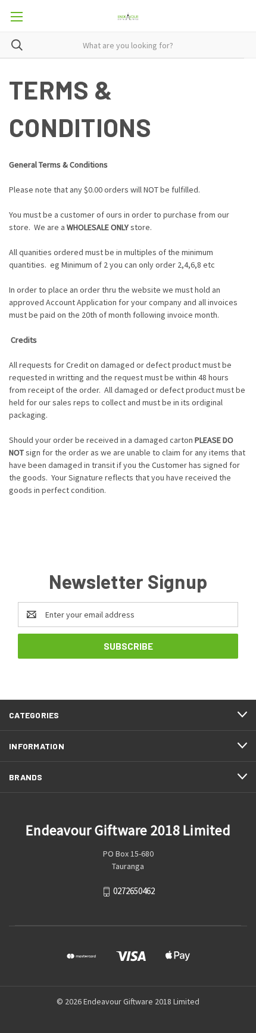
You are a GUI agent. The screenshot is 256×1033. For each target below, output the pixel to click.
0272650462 (134, 890)
